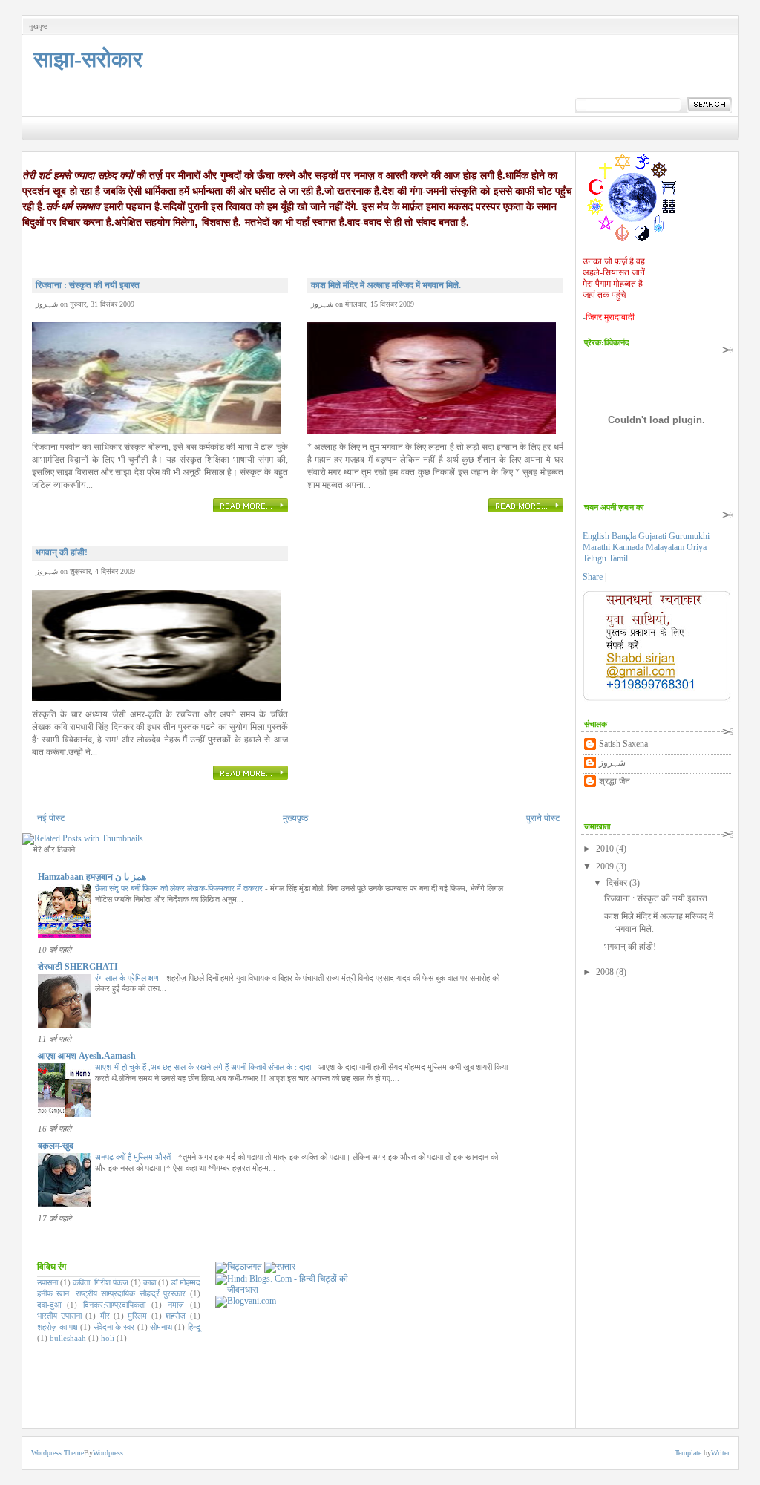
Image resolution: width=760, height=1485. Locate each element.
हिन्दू (194, 1326)
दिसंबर (616, 883)
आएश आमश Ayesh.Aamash (87, 1056)
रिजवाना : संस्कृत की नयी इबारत (88, 285)
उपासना (47, 1282)
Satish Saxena (623, 744)
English (597, 536)
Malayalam (666, 547)
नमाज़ (176, 1304)
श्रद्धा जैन (614, 781)
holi (107, 1338)
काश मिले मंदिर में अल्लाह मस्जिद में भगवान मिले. (386, 285)
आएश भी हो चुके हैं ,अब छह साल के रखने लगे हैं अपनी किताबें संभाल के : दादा (204, 1067)
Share (593, 577)
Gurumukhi (689, 536)
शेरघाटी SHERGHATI (78, 967)
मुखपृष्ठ (38, 26)
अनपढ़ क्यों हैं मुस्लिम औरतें (134, 1156)
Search (709, 105)
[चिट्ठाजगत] (238, 1267)
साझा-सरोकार (87, 59)
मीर (105, 1315)
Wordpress (108, 1453)
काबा (149, 1282)
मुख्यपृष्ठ (295, 818)
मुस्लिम (137, 1315)
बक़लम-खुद (55, 1145)
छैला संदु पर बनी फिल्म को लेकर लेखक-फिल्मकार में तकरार (180, 888)
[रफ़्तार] (279, 1267)
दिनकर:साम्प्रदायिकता (114, 1304)
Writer (720, 1453)
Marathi (597, 547)
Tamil (618, 558)
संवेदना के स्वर (114, 1326)
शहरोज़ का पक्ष (58, 1326)
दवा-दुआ (49, 1304)
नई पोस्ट (51, 818)
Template (688, 1453)
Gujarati (653, 536)
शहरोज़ (176, 1315)
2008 (605, 972)
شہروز (612, 762)
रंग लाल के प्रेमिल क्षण (128, 977)
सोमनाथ (161, 1326)
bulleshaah (68, 1338)
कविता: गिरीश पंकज (100, 1282)
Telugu (596, 558)
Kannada (629, 547)
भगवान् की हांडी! (62, 552)
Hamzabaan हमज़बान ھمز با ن (92, 877)
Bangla (625, 536)
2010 (605, 848)
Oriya (697, 547)
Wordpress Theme (57, 1453)
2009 (605, 866)
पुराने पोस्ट (543, 818)
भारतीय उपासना (59, 1315)
